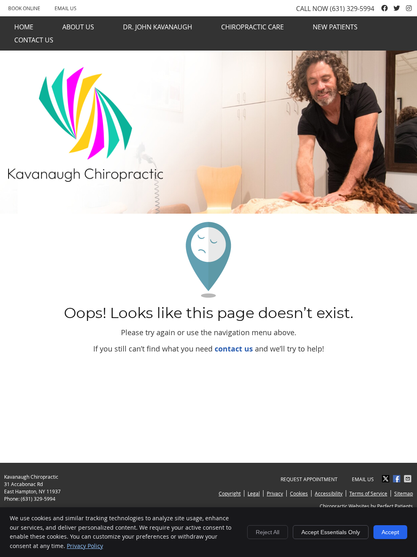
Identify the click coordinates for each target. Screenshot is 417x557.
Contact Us (33, 39)
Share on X (386, 478)
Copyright (230, 493)
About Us (78, 26)
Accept (390, 532)
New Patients (335, 26)
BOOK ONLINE (24, 8)
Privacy (275, 493)
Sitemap (403, 493)
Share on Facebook (397, 478)
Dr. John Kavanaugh (157, 26)
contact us (234, 349)
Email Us (66, 8)
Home (23, 26)
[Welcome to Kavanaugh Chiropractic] (85, 179)
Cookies (299, 493)
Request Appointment (309, 479)
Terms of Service (368, 493)
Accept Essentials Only (330, 532)
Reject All (267, 532)
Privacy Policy (85, 546)
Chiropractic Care (252, 26)
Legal (254, 493)
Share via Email (408, 478)
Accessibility (328, 493)
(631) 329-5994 (352, 8)
